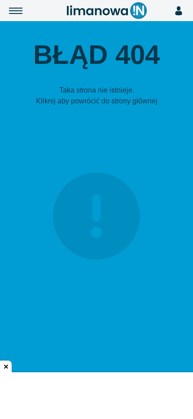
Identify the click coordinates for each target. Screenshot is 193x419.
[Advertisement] (96, 396)
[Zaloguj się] (178, 10)
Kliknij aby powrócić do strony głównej (97, 101)
